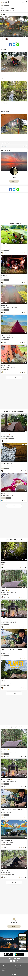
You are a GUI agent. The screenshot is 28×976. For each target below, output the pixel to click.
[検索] (23, 2)
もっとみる (14, 377)
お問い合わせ (17, 967)
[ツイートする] (14, 44)
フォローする (14, 181)
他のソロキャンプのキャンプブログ (14, 539)
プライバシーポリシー (19, 965)
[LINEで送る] (17, 44)
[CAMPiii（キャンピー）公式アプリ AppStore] (8, 954)
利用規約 (3, 965)
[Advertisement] (14, 207)
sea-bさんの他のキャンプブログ (14, 223)
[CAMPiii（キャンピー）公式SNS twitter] (14, 961)
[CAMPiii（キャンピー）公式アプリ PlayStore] (19, 954)
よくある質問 (4, 967)
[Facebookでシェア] (10, 44)
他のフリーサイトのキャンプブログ (14, 726)
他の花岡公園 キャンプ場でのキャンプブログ (14, 411)
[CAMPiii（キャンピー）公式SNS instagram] (17, 961)
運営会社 (3, 970)
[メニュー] (26, 2)
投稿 (24, 146)
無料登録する (14, 926)
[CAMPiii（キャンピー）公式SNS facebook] (11, 961)
